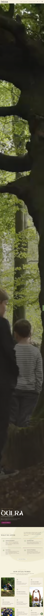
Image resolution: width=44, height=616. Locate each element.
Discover (25, 1)
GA (39, 1)
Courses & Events (32, 1)
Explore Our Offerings (6, 522)
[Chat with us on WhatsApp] (42, 614)
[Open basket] (42, 1)
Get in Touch (43, 308)
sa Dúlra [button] (40, 543)
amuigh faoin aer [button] (10, 542)
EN (37, 1)
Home (21, 1)
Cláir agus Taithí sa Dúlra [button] (6, 533)
